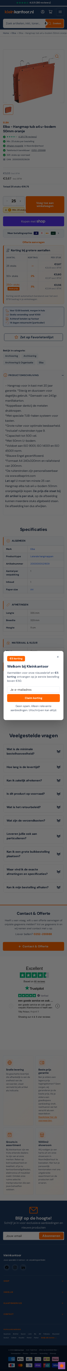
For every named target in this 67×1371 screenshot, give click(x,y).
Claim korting (33, 698)
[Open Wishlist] (61, 1365)
